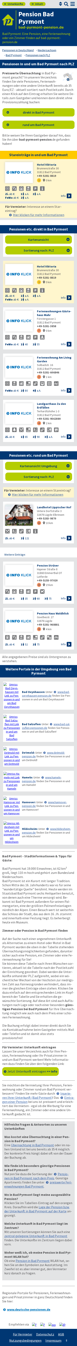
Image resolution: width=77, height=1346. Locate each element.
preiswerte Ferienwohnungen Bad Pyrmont (38, 1184)
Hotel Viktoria (46, 164)
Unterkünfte (13, 4)
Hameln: (27, 777)
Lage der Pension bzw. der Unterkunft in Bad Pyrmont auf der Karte (36, 1209)
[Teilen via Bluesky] (44, 1324)
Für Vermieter (22, 1334)
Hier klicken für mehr (38, 215)
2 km (47, 423)
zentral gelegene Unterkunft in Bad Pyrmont (35, 1236)
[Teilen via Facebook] (36, 1324)
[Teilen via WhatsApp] (53, 1324)
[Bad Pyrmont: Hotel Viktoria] (19, 173)
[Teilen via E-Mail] (64, 1324)
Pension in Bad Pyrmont (33, 1261)
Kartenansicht (49, 240)
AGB (61, 1334)
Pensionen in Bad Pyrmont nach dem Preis (36, 1176)
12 (39, 522)
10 (39, 584)
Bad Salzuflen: (31, 724)
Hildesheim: (30, 829)
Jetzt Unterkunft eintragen (32, 1071)
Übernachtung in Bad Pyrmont (32, 1145)
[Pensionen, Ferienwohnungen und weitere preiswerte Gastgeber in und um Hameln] (11, 781)
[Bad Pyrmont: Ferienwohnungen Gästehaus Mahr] (19, 321)
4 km (47, 629)
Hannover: (29, 802)
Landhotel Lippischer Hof (54, 507)
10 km (48, 523)
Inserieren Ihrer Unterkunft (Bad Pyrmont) (36, 1095)
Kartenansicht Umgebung (45, 466)
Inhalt (37, 4)
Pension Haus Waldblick (53, 613)
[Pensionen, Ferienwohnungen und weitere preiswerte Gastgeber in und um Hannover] (11, 806)
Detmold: (28, 752)
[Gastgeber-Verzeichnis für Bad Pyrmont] (9, 19)
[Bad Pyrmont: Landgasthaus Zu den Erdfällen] (19, 414)
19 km (48, 585)
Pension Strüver (48, 565)
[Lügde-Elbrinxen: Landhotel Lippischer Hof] (19, 515)
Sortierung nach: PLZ (47, 250)
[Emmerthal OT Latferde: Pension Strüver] (19, 576)
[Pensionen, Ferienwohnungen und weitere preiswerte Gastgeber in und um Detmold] (11, 756)
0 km (47, 180)
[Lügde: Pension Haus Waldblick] (19, 622)
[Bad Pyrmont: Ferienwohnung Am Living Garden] (19, 368)
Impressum (53, 1340)
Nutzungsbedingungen (25, 1340)
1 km (47, 377)
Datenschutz (45, 1334)
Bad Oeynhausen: (33, 692)
